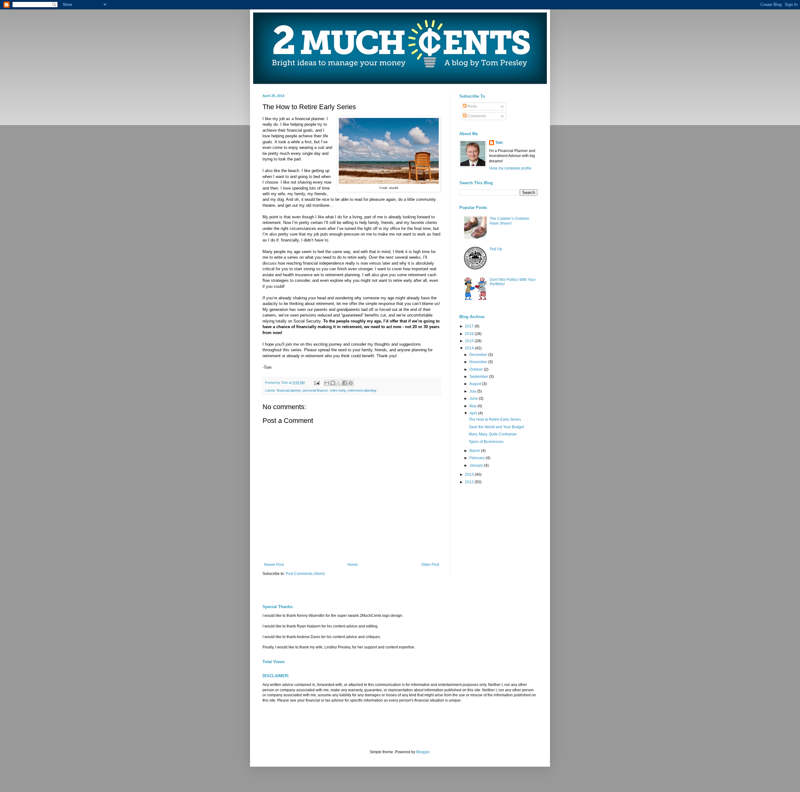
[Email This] (327, 383)
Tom (499, 142)
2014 (470, 348)
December (478, 355)
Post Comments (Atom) (305, 573)
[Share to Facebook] (345, 383)
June (474, 398)
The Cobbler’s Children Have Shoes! (509, 220)
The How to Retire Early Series (495, 419)
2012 (470, 482)
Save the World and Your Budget (496, 427)
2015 (470, 341)
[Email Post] (316, 382)
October (476, 369)
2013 (470, 474)
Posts (472, 106)
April (473, 413)
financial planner (289, 390)
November (478, 362)
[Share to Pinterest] (351, 383)
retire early (338, 390)
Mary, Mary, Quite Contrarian (493, 434)
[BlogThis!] (333, 383)
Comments (476, 116)
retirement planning (362, 390)
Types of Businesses (486, 441)
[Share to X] (339, 383)
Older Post (430, 564)
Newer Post (274, 564)
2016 (470, 334)
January (476, 465)
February (477, 458)
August (475, 384)
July (473, 391)
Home (353, 564)
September (479, 376)
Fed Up (496, 249)
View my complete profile (510, 168)
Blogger (422, 752)
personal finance (315, 390)
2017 (470, 326)
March (475, 451)
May (473, 406)
